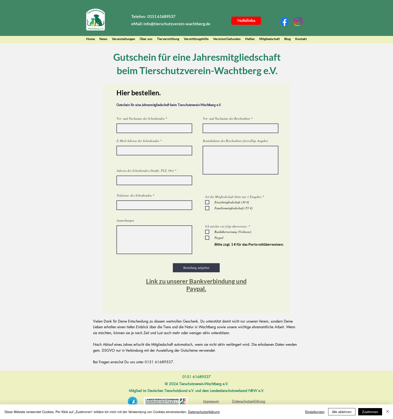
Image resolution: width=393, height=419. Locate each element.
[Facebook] (284, 21)
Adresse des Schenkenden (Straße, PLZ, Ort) (145, 170)
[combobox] (154, 180)
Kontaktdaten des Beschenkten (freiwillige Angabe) (235, 140)
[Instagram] (298, 21)
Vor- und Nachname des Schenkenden (140, 118)
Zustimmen (370, 411)
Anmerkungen (125, 220)
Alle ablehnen (342, 411)
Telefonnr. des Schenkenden (134, 195)
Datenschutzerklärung (204, 411)
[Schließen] (387, 411)
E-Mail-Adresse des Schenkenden (138, 140)
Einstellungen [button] (315, 411)
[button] (146, 39)
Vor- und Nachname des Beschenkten (226, 118)
